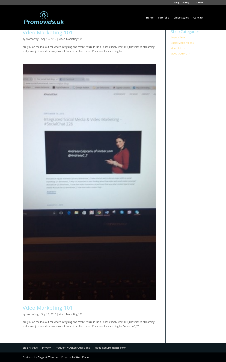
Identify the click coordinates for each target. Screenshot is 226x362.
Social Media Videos (182, 42)
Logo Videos (178, 37)
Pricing (186, 3)
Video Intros (178, 48)
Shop (176, 3)
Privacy (46, 347)
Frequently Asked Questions (72, 347)
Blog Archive (30, 347)
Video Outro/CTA (180, 53)
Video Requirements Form (110, 347)
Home (149, 17)
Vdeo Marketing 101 (48, 32)
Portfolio (163, 17)
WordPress (82, 357)
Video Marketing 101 (70, 39)
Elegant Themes (47, 357)
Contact (198, 17)
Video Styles (181, 17)
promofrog (32, 39)
